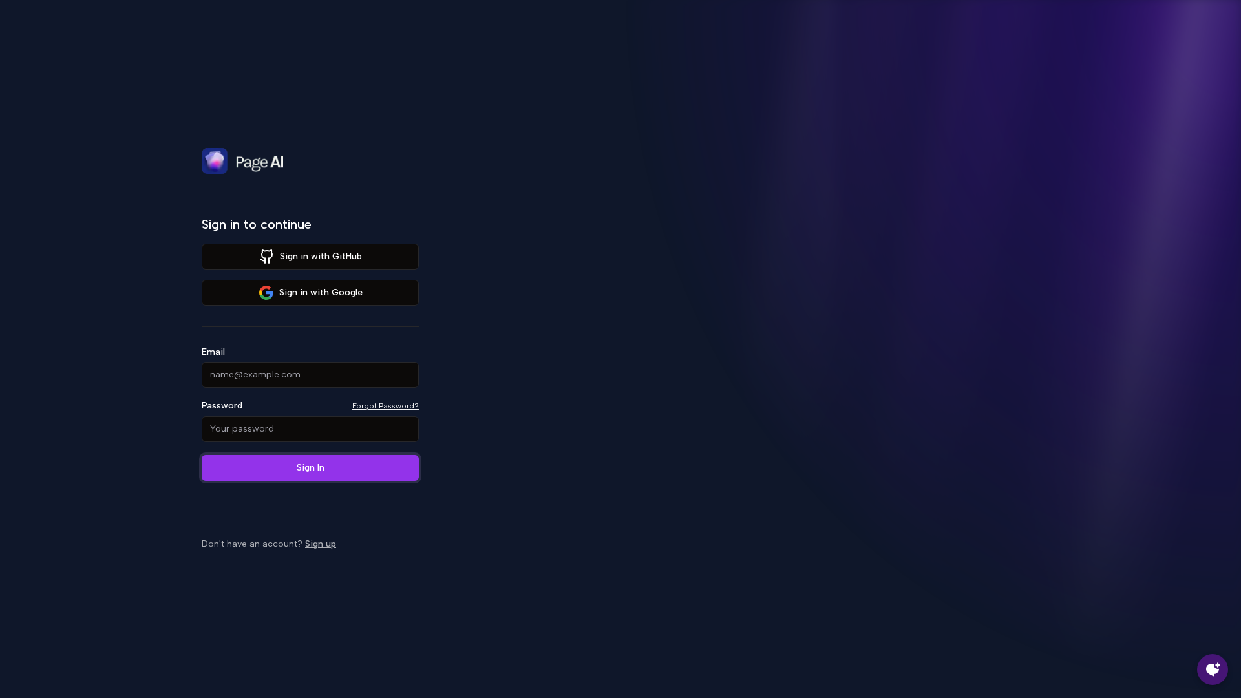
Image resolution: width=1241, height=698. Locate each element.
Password (222, 405)
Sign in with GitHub (321, 256)
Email (213, 352)
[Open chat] (1212, 669)
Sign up (320, 543)
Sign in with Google (321, 292)
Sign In (310, 467)
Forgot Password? (385, 405)
